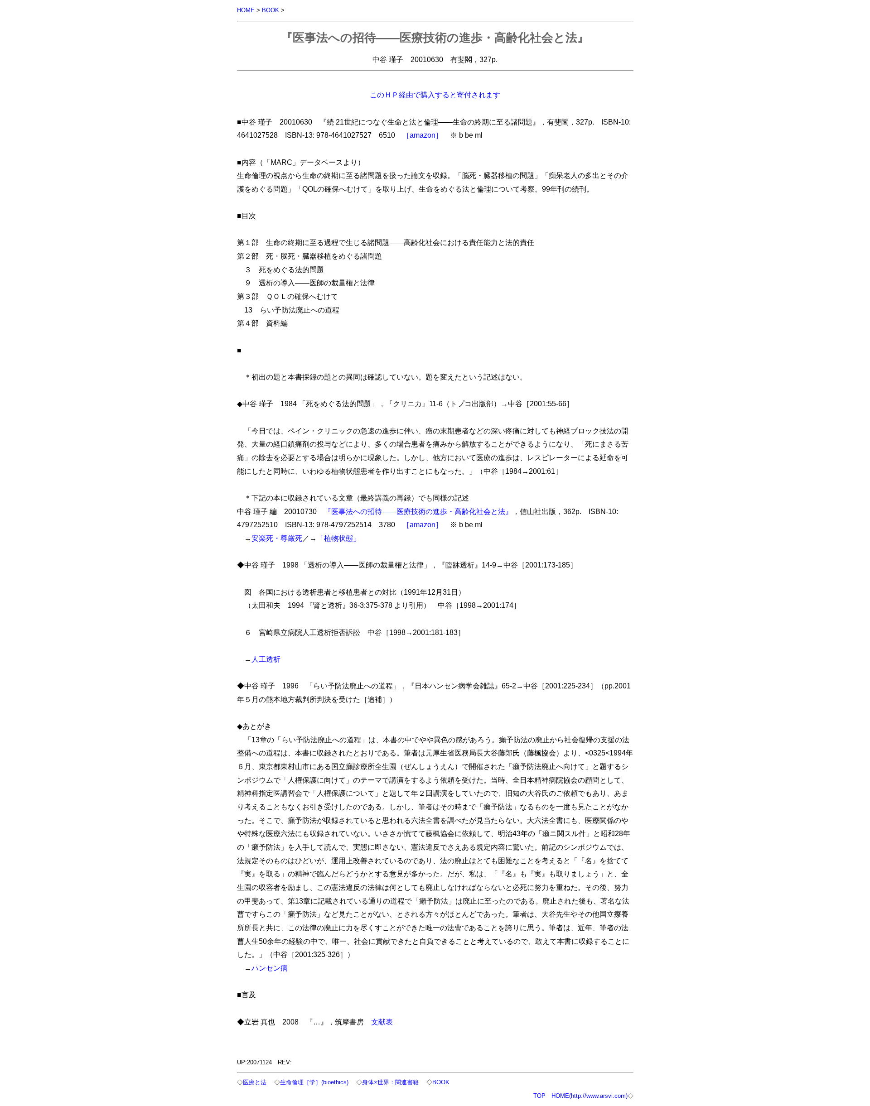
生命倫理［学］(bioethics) (314, 1082)
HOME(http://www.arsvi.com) (589, 1095)
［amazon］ (422, 135)
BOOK (270, 10)
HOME (246, 10)
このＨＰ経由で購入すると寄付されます (435, 95)
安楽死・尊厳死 (276, 538)
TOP (539, 1095)
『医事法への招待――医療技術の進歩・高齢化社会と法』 (418, 511)
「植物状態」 (338, 538)
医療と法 (254, 1082)
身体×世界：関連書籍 (390, 1082)
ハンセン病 (269, 968)
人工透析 (265, 659)
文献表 (382, 1022)
